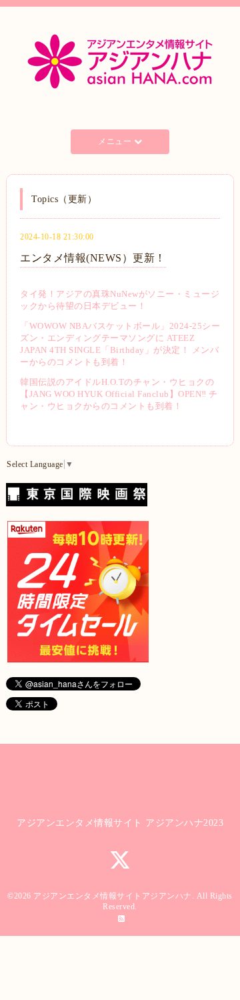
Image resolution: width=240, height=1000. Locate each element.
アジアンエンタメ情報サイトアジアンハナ (112, 896)
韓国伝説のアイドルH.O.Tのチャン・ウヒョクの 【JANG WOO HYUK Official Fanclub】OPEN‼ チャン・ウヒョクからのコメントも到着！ (119, 394)
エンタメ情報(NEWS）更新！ (93, 258)
